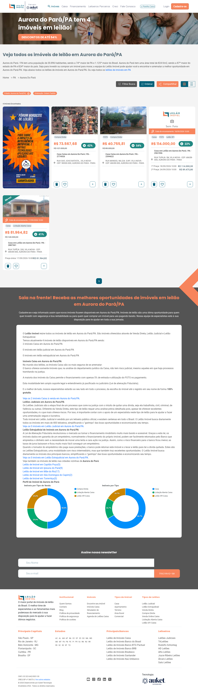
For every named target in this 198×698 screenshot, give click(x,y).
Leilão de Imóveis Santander (121, 655)
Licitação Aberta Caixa (22, 226)
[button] (126, 84)
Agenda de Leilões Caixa (98, 616)
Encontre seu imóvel (96, 603)
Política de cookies (67, 619)
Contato (63, 607)
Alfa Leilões (164, 652)
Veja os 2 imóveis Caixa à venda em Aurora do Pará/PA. (51, 398)
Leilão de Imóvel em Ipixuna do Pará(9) (43, 468)
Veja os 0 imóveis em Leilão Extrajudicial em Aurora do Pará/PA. (56, 457)
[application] (60, 507)
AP (67, 638)
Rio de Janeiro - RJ (27, 641)
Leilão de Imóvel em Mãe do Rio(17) (41, 471)
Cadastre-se (180, 6)
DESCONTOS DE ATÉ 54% (39, 37)
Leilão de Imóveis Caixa (119, 638)
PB (67, 642)
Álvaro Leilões (165, 659)
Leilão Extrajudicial (150, 607)
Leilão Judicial (148, 603)
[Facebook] (88, 679)
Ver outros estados (42, 680)
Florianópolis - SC (27, 648)
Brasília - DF (24, 655)
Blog (61, 610)
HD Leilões (163, 648)
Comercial (119, 616)
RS (56, 645)
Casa (117, 603)
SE (63, 645)
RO (86, 642)
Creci (115, 6)
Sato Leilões (164, 662)
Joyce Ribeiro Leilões (169, 655)
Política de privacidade (69, 613)
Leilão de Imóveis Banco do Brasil (124, 641)
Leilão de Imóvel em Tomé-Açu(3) (40, 478)
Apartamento (121, 607)
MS (56, 642)
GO (83, 638)
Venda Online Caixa (150, 616)
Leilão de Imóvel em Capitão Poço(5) (41, 464)
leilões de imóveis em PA (118, 70)
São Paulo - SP (25, 638)
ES (80, 638)
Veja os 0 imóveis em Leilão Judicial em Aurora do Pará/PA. (53, 426)
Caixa (65, 6)
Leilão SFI (170, 137)
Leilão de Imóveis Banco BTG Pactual (126, 645)
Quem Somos (65, 603)
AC (56, 638)
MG (90, 638)
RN (83, 642)
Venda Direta (148, 610)
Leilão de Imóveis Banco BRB (121, 648)
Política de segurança (69, 616)
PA (64, 642)
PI (73, 642)
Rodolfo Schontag (167, 645)
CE (73, 638)
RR (89, 642)
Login (166, 6)
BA (70, 638)
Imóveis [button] (53, 6)
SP (66, 645)
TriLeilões (163, 641)
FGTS (105, 137)
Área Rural (119, 613)
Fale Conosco (128, 6)
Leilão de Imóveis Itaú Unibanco (123, 659)
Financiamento (78, 6)
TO (69, 645)
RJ (80, 642)
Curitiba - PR (24, 652)
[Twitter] (109, 679)
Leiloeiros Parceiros (99, 6)
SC (60, 645)
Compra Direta (60, 137)
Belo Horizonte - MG (28, 645)
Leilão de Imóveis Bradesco (121, 652)
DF (77, 638)
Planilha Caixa (148, 6)
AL (60, 638)
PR (76, 642)
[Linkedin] (104, 679)
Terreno (118, 610)
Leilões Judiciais (166, 638)
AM (63, 638)
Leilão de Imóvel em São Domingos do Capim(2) (47, 475)
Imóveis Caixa (93, 607)
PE (70, 642)
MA (87, 638)
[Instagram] (93, 679)
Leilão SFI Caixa (149, 623)
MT (60, 642)
